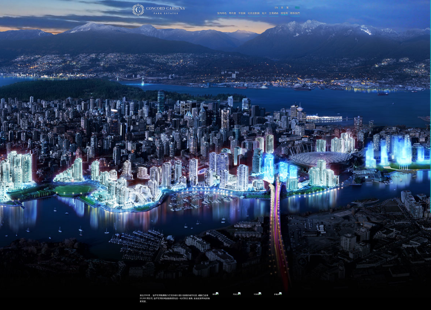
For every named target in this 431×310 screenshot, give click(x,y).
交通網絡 (273, 13)
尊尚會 (232, 13)
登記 (297, 7)
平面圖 (241, 13)
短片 (264, 13)
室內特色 (222, 13)
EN (276, 7)
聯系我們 (295, 13)
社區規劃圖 (254, 13)
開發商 (284, 13)
